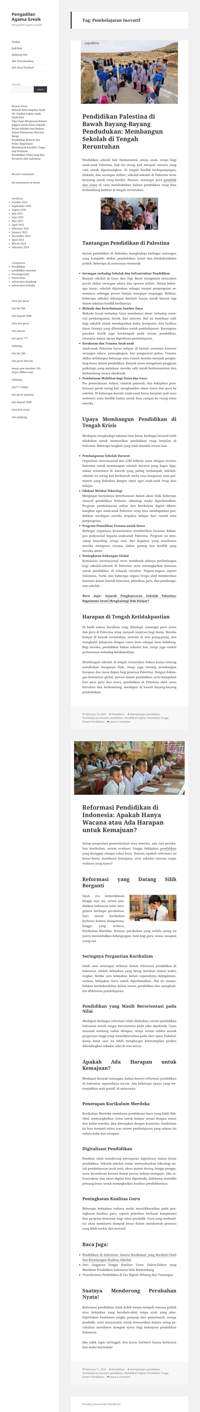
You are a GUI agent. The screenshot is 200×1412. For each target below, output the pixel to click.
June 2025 (17, 217)
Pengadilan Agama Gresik (26, 16)
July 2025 (17, 213)
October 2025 (20, 202)
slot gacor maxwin (23, 394)
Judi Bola (17, 48)
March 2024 (19, 243)
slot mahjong (19, 417)
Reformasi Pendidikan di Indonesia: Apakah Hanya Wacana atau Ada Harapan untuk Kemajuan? (123, 818)
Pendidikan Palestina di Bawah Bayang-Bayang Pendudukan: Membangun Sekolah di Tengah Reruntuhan (122, 131)
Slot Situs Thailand (23, 67)
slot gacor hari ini (22, 361)
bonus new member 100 (26, 368)
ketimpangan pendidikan (145, 714)
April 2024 (18, 239)
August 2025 (19, 209)
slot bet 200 (18, 308)
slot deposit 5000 (22, 316)
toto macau (18, 331)
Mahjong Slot (19, 54)
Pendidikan (18, 266)
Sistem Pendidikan (93, 721)
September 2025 (21, 206)
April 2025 (18, 224)
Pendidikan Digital (135, 718)
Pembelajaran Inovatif (95, 718)
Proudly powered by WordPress (101, 1404)
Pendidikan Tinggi (157, 718)
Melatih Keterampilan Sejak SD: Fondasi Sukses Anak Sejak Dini (28, 113)
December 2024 (21, 236)
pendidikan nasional (24, 270)
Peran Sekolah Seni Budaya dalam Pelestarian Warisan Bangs (28, 132)
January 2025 (20, 232)
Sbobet (16, 42)
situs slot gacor (20, 301)
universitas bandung (24, 281)
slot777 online (20, 387)
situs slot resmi (21, 409)
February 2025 (20, 228)
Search (16, 84)
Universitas (18, 278)
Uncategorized (20, 274)
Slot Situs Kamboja (23, 61)
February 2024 (20, 247)
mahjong (17, 346)
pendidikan (116, 718)
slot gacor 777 (20, 338)
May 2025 (17, 221)
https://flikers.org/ (22, 372)
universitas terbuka (23, 285)
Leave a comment (120, 721)
